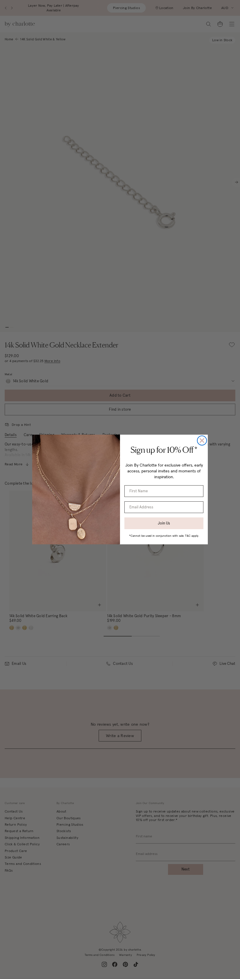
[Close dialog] (202, 440)
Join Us (164, 523)
